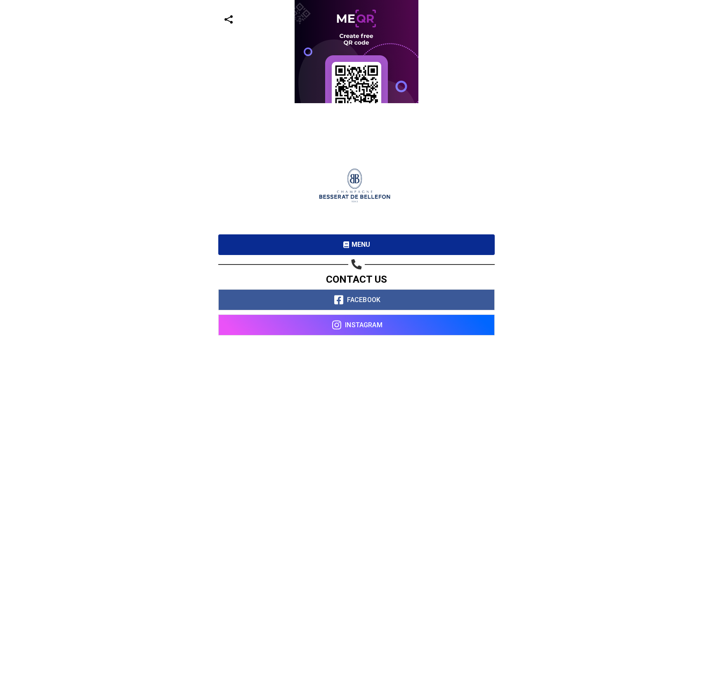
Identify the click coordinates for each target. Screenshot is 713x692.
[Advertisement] (247, 161)
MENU (361, 244)
